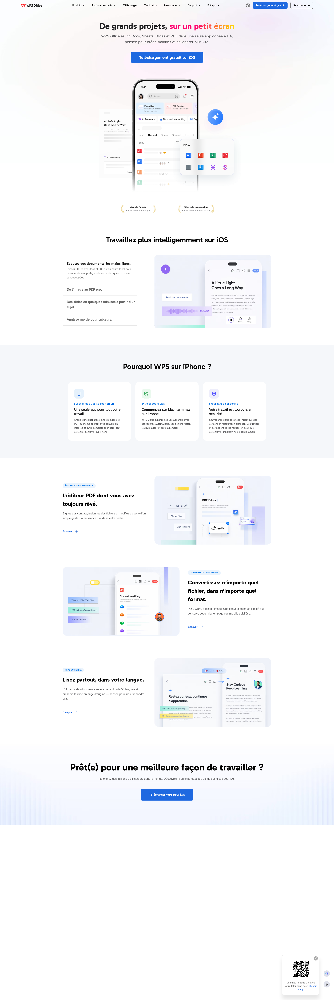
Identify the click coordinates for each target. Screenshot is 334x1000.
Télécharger (130, 5)
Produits (77, 5)
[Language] (248, 5)
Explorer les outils (102, 5)
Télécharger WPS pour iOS (167, 794)
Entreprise (213, 5)
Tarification (150, 5)
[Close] (316, 958)
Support (192, 5)
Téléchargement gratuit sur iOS (167, 57)
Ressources (170, 5)
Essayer (67, 531)
